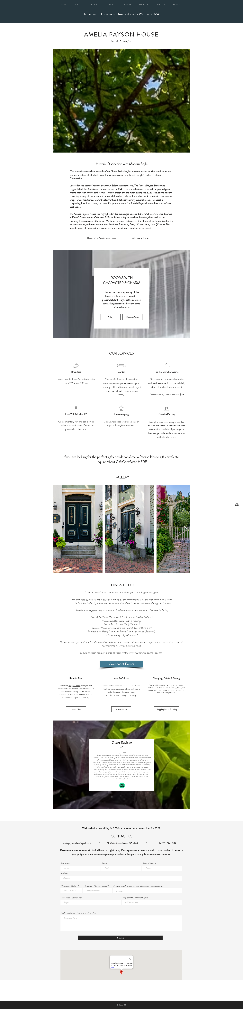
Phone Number (149, 863)
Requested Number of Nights (135, 897)
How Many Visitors (69, 886)
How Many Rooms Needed (95, 886)
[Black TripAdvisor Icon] (237, 504)
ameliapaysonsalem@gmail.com (77, 843)
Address (64, 873)
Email (104, 863)
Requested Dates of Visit (71, 897)
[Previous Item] (57, 529)
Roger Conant (74, 685)
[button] (177, 4)
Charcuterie (155, 394)
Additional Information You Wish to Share (79, 913)
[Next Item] (185, 529)
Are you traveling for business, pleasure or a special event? (138, 886)
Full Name (65, 863)
